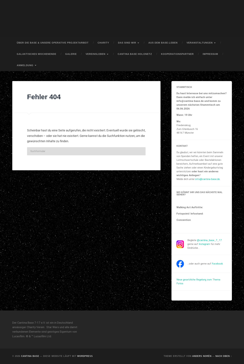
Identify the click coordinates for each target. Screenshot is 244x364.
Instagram (204, 244)
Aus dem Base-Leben (163, 43)
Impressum (210, 54)
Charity (103, 43)
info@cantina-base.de (207, 179)
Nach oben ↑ (223, 356)
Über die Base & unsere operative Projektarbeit (53, 43)
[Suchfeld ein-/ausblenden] (226, 65)
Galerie (71, 54)
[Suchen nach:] (86, 151)
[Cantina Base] (122, 19)
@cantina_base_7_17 (209, 240)
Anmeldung (25, 65)
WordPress (85, 356)
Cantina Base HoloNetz (135, 54)
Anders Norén (201, 356)
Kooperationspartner (177, 54)
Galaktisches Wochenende (36, 54)
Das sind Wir (127, 43)
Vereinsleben (95, 54)
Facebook (217, 263)
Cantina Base (30, 356)
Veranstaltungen (200, 43)
